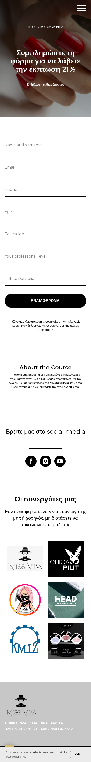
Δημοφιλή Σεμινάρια (57, 728)
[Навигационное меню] (81, 8)
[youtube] (60, 461)
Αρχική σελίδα (15, 723)
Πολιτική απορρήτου (21, 728)
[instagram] (45, 461)
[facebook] (31, 461)
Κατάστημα (39, 723)
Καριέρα (57, 723)
